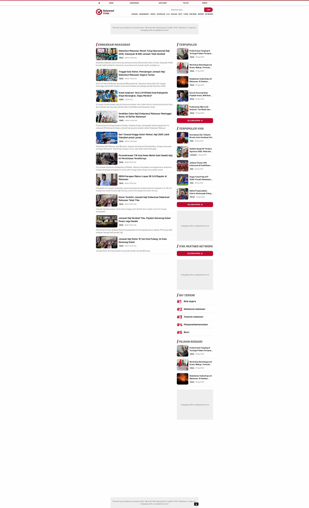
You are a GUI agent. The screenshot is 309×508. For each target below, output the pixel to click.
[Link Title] (106, 54)
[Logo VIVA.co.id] (106, 11)
